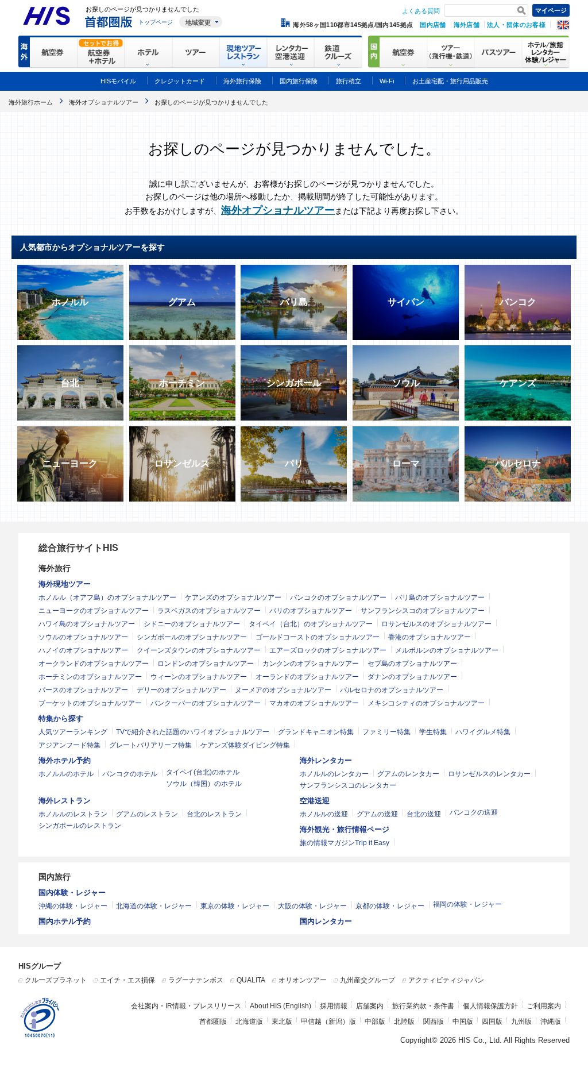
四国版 (492, 1021)
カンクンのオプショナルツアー (310, 664)
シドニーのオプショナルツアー (192, 624)
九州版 (521, 1021)
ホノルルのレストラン (72, 814)
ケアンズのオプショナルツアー (233, 597)
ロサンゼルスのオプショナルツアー (436, 624)
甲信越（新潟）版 (328, 1021)
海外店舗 (466, 24)
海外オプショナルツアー (278, 210)
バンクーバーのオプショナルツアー (205, 703)
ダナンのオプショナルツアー (412, 677)
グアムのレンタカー (408, 774)
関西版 (433, 1021)
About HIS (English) (280, 1006)
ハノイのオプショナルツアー (83, 650)
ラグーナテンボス (195, 980)
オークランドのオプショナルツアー (93, 664)
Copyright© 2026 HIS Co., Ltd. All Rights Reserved (485, 1040)
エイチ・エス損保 (127, 980)
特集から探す (60, 718)
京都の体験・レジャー (389, 906)
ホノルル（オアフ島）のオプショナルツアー (107, 597)
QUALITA (251, 980)
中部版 (375, 1021)
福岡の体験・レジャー (467, 904)
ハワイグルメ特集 (482, 732)
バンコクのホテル (129, 774)
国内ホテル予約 (64, 921)
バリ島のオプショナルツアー (440, 597)
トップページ (155, 22)
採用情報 (333, 1006)
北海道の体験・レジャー (154, 906)
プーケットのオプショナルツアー (90, 703)
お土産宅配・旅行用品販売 (450, 81)
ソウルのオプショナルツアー (83, 637)
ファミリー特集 (386, 732)
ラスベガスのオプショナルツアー (209, 611)
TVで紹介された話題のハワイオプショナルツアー (192, 732)
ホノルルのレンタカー (334, 774)
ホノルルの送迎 (324, 814)
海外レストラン (64, 800)
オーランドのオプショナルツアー (307, 677)
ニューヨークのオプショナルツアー (93, 611)
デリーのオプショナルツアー (181, 690)
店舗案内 (370, 1006)
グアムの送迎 (377, 814)
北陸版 (404, 1021)
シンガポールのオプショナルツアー (192, 637)
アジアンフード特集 (69, 745)
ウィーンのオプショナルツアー (198, 677)
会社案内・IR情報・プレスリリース (186, 1006)
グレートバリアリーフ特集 (150, 745)
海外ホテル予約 (64, 760)
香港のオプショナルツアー (429, 637)
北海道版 (249, 1021)
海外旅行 (54, 568)
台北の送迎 (424, 814)
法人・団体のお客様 (516, 24)
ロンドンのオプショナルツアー (205, 664)
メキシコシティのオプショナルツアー (426, 703)
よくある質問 (421, 10)
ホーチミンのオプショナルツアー (90, 677)
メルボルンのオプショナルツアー (446, 650)
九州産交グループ (367, 980)
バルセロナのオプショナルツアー (391, 690)
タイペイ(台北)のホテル (202, 772)
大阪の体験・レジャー (312, 906)
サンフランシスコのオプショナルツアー (423, 611)
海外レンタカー (326, 760)
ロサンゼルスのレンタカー (489, 774)
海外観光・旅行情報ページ (344, 829)
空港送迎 (315, 800)
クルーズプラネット (56, 980)
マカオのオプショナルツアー (314, 703)
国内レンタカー (326, 921)
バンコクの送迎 (474, 812)
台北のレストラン (214, 814)
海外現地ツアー (64, 584)
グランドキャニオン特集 (316, 732)
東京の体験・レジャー (234, 906)
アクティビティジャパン (446, 980)
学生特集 (433, 732)
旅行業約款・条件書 (423, 1006)
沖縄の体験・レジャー (72, 906)
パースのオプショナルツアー (83, 690)
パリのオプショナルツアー (310, 611)
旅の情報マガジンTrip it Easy (344, 843)
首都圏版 (213, 1021)
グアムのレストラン (147, 814)
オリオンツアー (302, 980)
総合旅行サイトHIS (78, 548)
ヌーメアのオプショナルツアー (283, 690)
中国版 (462, 1021)
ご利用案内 (544, 1006)
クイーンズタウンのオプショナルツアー (199, 650)
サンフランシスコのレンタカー (348, 785)
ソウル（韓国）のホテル (204, 784)
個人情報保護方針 (490, 1006)
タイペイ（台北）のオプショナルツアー (311, 624)
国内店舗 (433, 24)
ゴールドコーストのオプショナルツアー (318, 637)
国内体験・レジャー (72, 892)
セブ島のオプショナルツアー (412, 664)
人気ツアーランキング (72, 732)
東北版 (282, 1021)
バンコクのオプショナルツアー (338, 597)
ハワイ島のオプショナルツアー (86, 624)
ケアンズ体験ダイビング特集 (245, 745)
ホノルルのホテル (66, 774)
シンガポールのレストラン (79, 826)
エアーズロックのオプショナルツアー (327, 650)
